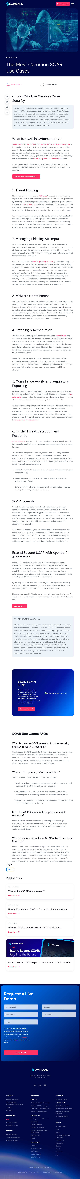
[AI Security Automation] (14, 4)
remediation (61, 335)
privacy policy (19, 1040)
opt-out (24, 1037)
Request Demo (21, 1053)
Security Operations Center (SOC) (47, 158)
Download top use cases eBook (25, 176)
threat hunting (29, 204)
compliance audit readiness (26, 420)
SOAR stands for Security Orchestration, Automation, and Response (41, 144)
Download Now (25, 709)
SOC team (43, 196)
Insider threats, (18, 441)
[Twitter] (7, 102)
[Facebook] (7, 107)
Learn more (18, 606)
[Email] (7, 97)
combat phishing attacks (42, 261)
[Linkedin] (7, 112)
